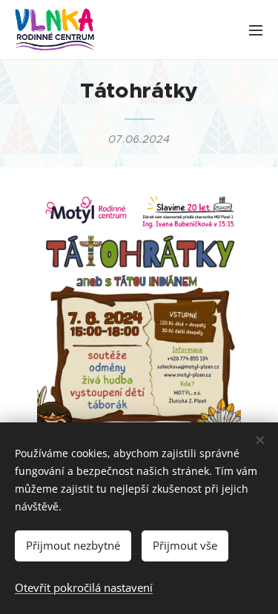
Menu (256, 29)
